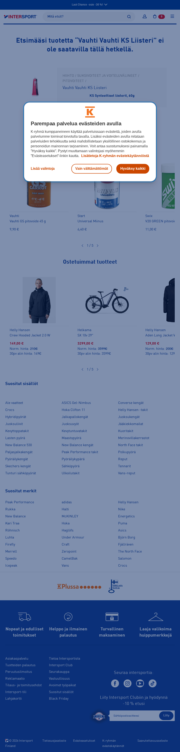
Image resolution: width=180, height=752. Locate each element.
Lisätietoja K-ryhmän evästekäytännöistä (114, 156)
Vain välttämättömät (91, 168)
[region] (90, 141)
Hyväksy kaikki (132, 168)
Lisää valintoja (43, 168)
